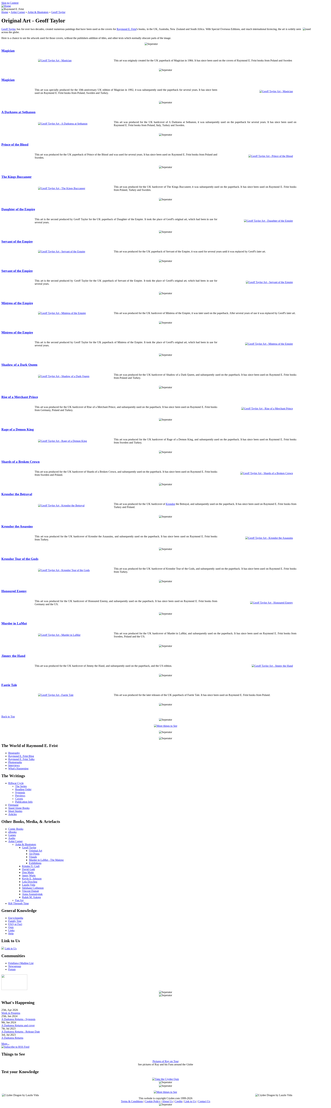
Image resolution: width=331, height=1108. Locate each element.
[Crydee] (14, 989)
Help (11, 933)
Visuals (33, 856)
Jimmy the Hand (13, 656)
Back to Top (8, 716)
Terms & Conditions (132, 1101)
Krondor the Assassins (17, 526)
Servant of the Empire (17, 241)
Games (12, 835)
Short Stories (15, 811)
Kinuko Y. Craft (30, 866)
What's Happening (18, 768)
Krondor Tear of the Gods (19, 559)
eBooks (12, 832)
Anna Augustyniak (32, 894)
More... (5, 1043)
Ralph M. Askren (31, 897)
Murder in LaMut (14, 623)
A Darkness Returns (12, 1037)
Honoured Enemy (14, 591)
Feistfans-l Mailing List (20, 963)
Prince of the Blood (14, 144)
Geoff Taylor (58, 12)
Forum (12, 969)
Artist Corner (18, 12)
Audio (11, 838)
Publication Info (24, 801)
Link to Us (11, 948)
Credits (178, 1101)
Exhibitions (35, 863)
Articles (12, 814)
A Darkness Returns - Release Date (20, 1031)
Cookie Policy (152, 1101)
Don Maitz (28, 872)
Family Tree (14, 921)
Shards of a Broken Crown (20, 461)
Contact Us (204, 1101)
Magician (8, 50)
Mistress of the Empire (17, 303)
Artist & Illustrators (38, 12)
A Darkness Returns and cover (18, 1025)
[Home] (6, 5)
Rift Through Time (18, 903)
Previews (20, 795)
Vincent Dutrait (30, 891)
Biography (14, 752)
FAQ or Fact (15, 924)
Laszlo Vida (28, 884)
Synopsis (20, 792)
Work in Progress (10, 1013)
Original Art (35, 850)
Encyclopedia (15, 917)
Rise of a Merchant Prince (19, 397)
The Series (21, 786)
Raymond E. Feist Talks (21, 759)
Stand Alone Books (18, 808)
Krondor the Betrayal (16, 494)
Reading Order (23, 789)
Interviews (14, 765)
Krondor (170, 503)
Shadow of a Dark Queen (19, 365)
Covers (19, 798)
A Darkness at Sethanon (18, 112)
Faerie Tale (9, 685)
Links (11, 930)
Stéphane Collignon (33, 887)
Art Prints (34, 853)
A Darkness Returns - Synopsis (18, 1019)
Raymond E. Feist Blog (21, 756)
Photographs (15, 762)
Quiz (11, 927)
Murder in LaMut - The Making (46, 859)
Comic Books (15, 828)
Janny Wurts (29, 875)
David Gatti (28, 869)
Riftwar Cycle (16, 783)
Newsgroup (14, 966)
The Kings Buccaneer (16, 177)
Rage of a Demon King (17, 429)
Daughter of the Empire (18, 209)
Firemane (13, 804)
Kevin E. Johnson (32, 878)
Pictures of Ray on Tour (166, 1061)
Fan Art (19, 900)
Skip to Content (9, 2)
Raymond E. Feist (126, 29)
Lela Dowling (29, 881)
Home (4, 12)
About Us (167, 1101)
